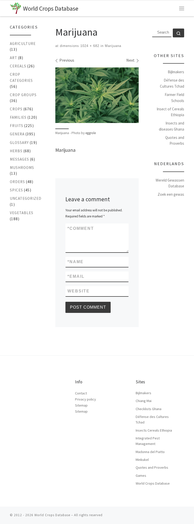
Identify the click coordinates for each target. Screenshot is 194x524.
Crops (16, 109)
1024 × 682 (89, 46)
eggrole (90, 133)
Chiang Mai (144, 400)
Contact (81, 393)
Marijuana (112, 46)
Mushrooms (22, 167)
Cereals (18, 66)
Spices (16, 190)
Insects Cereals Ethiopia (154, 430)
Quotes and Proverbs (152, 467)
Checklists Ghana (148, 409)
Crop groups (23, 94)
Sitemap (81, 405)
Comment (80, 228)
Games (141, 475)
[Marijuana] (97, 95)
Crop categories (21, 77)
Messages (19, 159)
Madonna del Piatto (150, 452)
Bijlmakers (176, 71)
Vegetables (21, 212)
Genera (17, 134)
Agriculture (23, 43)
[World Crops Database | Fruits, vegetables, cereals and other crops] (15, 7)
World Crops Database (153, 483)
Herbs (16, 150)
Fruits (16, 125)
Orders (17, 181)
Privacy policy (85, 399)
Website (78, 291)
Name (75, 262)
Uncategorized (25, 198)
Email (76, 276)
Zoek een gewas (171, 194)
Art (13, 57)
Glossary (19, 142)
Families (18, 117)
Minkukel (142, 459)
